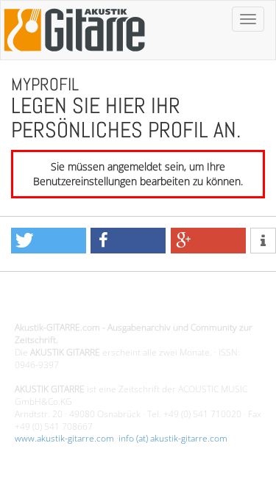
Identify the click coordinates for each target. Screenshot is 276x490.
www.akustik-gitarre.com (64, 438)
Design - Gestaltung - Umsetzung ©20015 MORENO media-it (136, 303)
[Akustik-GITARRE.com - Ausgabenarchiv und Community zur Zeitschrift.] (74, 55)
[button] (48, 240)
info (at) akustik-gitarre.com (172, 438)
